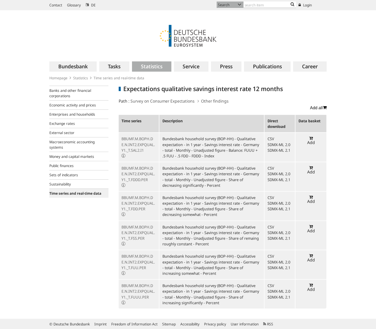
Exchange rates (62, 123)
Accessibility (190, 324)
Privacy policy (215, 324)
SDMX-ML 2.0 (279, 144)
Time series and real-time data (119, 77)
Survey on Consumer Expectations (162, 101)
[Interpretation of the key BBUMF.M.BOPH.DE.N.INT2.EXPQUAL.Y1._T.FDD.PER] (123, 214)
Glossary (74, 5)
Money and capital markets (71, 156)
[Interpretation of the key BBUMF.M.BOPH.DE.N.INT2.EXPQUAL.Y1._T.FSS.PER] (123, 243)
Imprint (100, 324)
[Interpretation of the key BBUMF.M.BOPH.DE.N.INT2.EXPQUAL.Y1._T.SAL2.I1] (123, 155)
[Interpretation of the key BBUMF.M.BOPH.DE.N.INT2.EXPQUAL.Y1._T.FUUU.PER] (123, 302)
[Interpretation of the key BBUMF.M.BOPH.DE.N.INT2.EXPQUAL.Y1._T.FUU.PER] (123, 273)
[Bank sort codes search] (292, 5)
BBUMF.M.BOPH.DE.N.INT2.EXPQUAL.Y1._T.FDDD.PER (138, 174)
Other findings (214, 101)
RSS (269, 324)
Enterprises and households (72, 114)
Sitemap (169, 324)
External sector (61, 132)
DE (93, 5)
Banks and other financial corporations (70, 93)
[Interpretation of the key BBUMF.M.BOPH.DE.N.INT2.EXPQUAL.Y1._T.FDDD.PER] (123, 185)
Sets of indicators (63, 174)
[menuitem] (73, 66)
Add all (316, 108)
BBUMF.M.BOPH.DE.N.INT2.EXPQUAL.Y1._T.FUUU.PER (138, 291)
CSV (271, 138)
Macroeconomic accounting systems (72, 144)
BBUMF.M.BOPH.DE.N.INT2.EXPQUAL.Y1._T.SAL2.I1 (138, 144)
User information (245, 324)
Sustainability (60, 184)
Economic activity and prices (72, 105)
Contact (55, 5)
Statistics (80, 77)
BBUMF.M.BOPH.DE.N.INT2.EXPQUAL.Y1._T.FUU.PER (138, 262)
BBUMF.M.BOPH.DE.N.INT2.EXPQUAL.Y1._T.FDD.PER (138, 203)
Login (307, 5)
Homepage (58, 77)
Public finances (61, 165)
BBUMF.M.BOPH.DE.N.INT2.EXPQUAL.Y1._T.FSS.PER (138, 232)
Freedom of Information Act (134, 324)
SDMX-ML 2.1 (279, 150)
